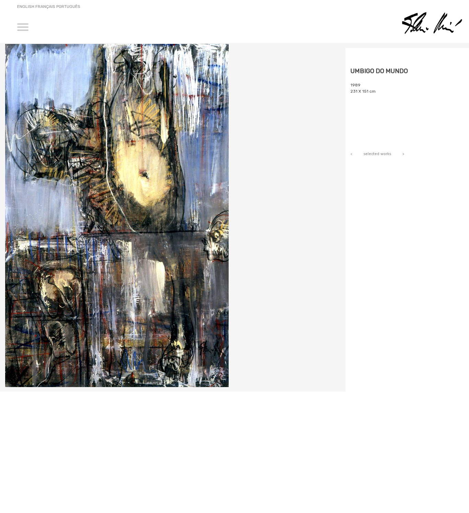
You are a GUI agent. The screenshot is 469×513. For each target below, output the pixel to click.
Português (68, 6)
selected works (377, 154)
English (25, 6)
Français (45, 6)
